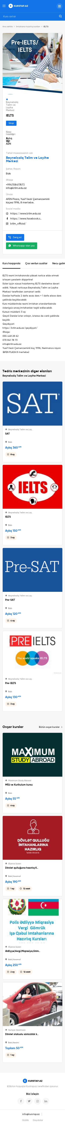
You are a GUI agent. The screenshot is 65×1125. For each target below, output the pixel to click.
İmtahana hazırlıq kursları (28, 27)
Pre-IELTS (10, 683)
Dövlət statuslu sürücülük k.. (21, 1034)
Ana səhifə (7, 27)
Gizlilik (25, 1120)
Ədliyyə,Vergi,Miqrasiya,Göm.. (22, 951)
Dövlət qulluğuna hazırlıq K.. (21, 867)
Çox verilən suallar (36, 263)
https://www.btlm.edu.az (25, 213)
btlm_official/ (18, 223)
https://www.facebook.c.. (26, 218)
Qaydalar (38, 1120)
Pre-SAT (10, 599)
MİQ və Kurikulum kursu (19, 784)
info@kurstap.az (31, 1114)
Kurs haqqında (11, 263)
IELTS (8, 516)
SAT (7, 433)
